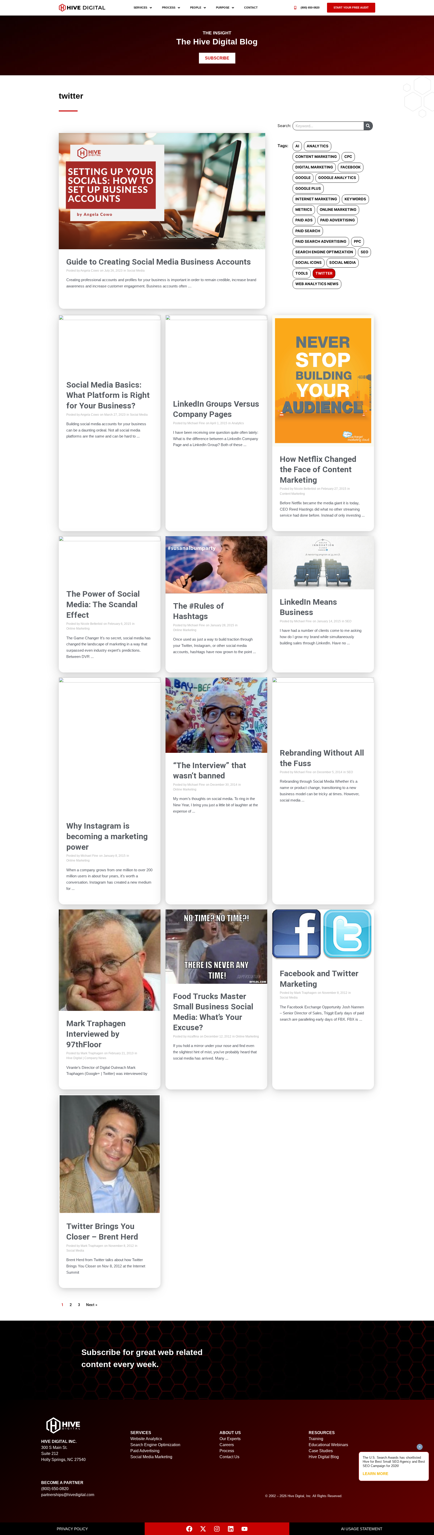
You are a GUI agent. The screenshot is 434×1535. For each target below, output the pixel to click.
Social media (342, 262)
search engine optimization (324, 252)
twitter (324, 273)
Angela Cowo (89, 270)
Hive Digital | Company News (86, 1058)
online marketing (338, 209)
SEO (348, 621)
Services (140, 7)
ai (297, 146)
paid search (307, 231)
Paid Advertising (144, 1451)
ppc (357, 241)
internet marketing (316, 199)
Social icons (308, 262)
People (195, 7)
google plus (308, 188)
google (303, 177)
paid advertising (337, 220)
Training (316, 1439)
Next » (91, 1305)
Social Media (136, 270)
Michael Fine (196, 423)
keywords (355, 199)
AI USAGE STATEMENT (361, 1529)
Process (168, 7)
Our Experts (230, 1439)
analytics (318, 146)
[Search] (368, 126)
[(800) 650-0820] (295, 7)
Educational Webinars (328, 1445)
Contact (251, 7)
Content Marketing (292, 494)
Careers (227, 1445)
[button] (351, 8)
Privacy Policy (72, 1529)
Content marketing (316, 156)
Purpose (222, 7)
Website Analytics (146, 1439)
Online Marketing (78, 628)
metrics (303, 209)
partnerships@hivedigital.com (67, 1495)
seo (364, 252)
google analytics (337, 177)
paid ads (304, 220)
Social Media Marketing (151, 1457)
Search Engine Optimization (155, 1445)
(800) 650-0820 (310, 7)
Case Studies (321, 1451)
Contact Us (229, 1457)
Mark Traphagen (92, 1053)
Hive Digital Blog (324, 1457)
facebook (351, 167)
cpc (348, 156)
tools (301, 273)
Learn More (375, 1473)
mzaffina (193, 1036)
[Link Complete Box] (162, 221)
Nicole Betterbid (305, 488)
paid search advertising (320, 241)
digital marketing (314, 167)
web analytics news (317, 284)
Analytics (238, 423)
